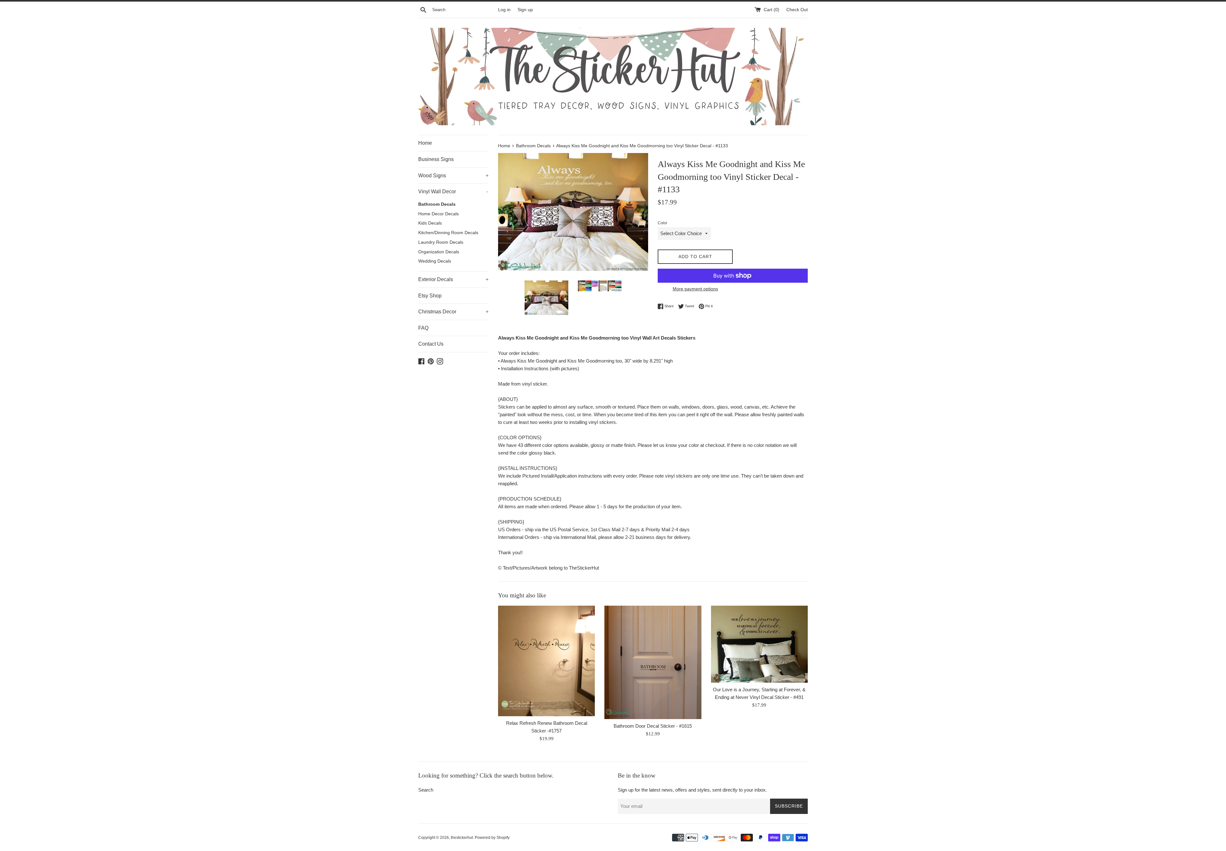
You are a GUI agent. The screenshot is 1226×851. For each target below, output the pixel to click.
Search (425, 790)
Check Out (797, 9)
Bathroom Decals (437, 204)
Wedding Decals (434, 261)
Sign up (525, 9)
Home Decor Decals (438, 213)
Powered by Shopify (492, 837)
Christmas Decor (453, 311)
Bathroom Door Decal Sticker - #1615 (653, 726)
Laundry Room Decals (440, 242)
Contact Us (430, 344)
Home (425, 143)
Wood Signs (453, 175)
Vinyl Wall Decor (453, 191)
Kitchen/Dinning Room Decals (448, 232)
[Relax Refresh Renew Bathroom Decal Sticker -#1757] (546, 661)
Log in (504, 9)
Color (662, 223)
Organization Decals (438, 251)
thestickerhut (462, 837)
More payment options (695, 288)
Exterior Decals (453, 279)
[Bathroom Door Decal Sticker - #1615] (652, 662)
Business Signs (436, 159)
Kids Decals (430, 223)
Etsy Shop (430, 295)
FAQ (423, 328)
